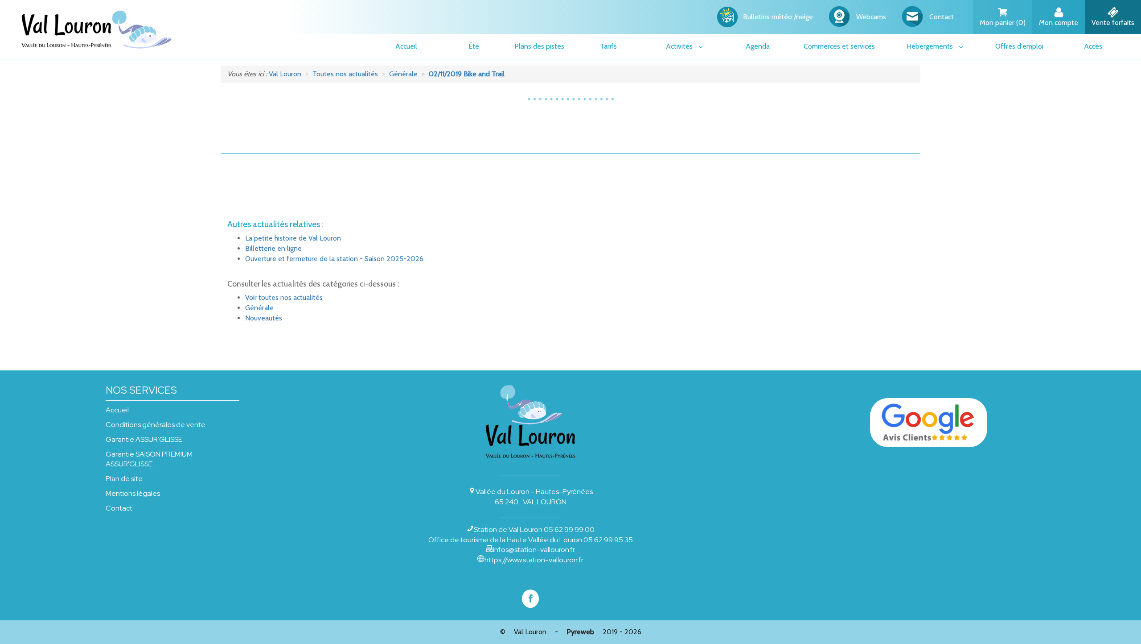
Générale (259, 307)
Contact (119, 508)
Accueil (117, 410)
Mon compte (1058, 22)
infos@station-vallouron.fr (534, 549)
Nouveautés (263, 318)
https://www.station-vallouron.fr (533, 560)
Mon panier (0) (1003, 22)
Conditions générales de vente (155, 424)
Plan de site (124, 478)
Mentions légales (133, 493)
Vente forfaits (1113, 22)
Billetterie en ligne (273, 248)
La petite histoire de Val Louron (293, 238)
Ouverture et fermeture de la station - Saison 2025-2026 (334, 258)
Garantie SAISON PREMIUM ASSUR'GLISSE (149, 459)
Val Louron (530, 631)
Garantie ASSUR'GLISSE (144, 439)
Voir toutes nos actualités (284, 297)
